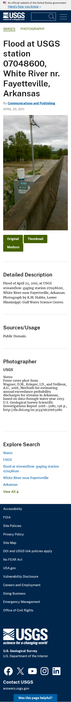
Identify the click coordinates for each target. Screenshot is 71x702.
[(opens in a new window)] (8, 670)
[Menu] (63, 17)
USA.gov (9, 568)
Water (8, 453)
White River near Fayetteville (26, 478)
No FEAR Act (12, 559)
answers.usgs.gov (16, 688)
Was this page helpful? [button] (35, 698)
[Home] (14, 19)
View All (9, 492)
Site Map (9, 543)
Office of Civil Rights (18, 610)
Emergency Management (21, 602)
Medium (13, 247)
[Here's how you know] (35, 5)
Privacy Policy (13, 534)
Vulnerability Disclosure (20, 576)
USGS (7, 460)
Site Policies (12, 526)
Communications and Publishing (31, 103)
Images (9, 29)
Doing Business (14, 593)
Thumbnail (35, 239)
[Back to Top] (56, 687)
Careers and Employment (21, 585)
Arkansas (10, 484)
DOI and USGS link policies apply (27, 551)
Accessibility (12, 509)
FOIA (7, 517)
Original (13, 239)
